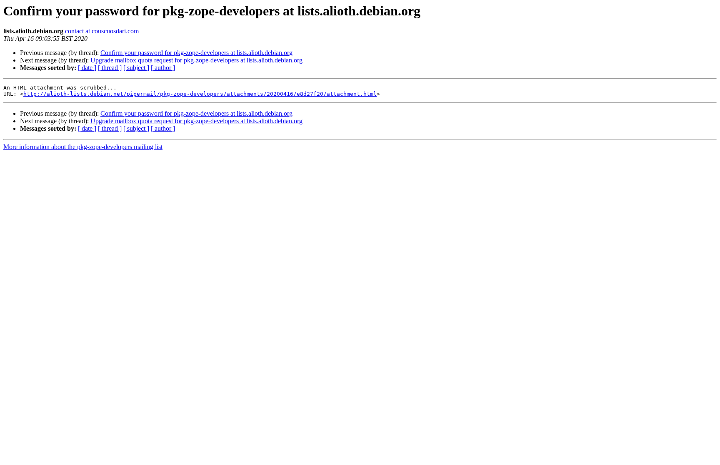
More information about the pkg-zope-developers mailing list (82, 146)
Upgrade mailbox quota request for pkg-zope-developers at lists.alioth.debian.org (196, 60)
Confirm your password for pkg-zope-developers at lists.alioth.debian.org (196, 52)
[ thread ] (110, 67)
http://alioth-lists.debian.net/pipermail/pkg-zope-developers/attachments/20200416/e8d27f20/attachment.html (200, 94)
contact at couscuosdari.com (102, 31)
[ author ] (163, 67)
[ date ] (87, 67)
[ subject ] (136, 67)
